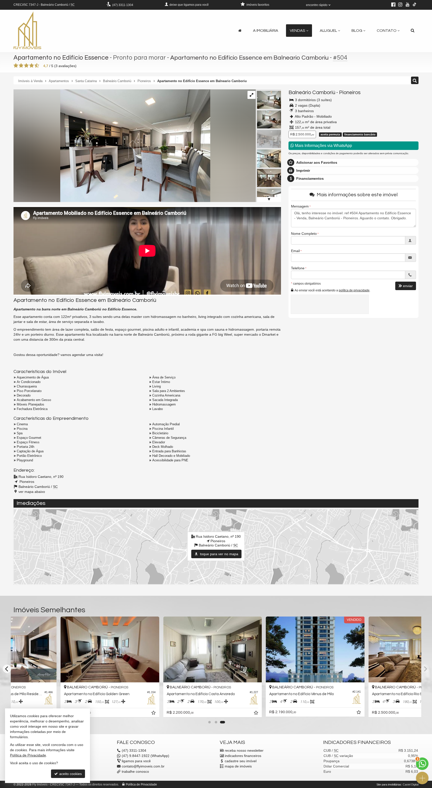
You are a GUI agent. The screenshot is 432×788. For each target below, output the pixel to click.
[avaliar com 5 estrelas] (36, 65)
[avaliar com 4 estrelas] (31, 65)
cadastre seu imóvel (240, 761)
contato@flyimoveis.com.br (143, 766)
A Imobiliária (265, 31)
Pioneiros (349, 92)
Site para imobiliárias (388, 784)
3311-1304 (122, 5)
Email (295, 251)
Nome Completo (304, 234)
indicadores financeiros (243, 756)
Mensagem (300, 206)
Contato (386, 31)
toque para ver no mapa (218, 554)
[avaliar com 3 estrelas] (26, 65)
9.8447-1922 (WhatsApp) (145, 756)
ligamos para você (136, 761)
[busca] (412, 30)
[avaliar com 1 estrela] (16, 65)
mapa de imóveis (238, 766)
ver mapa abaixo (31, 492)
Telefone (297, 268)
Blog (357, 31)
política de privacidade (354, 290)
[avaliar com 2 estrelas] (21, 65)
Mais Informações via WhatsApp (323, 145)
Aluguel (328, 31)
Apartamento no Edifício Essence (61, 57)
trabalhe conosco (135, 771)
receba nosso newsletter (244, 750)
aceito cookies (70, 774)
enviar (408, 286)
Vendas (297, 31)
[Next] (425, 669)
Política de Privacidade (141, 784)
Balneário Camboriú (311, 92)
